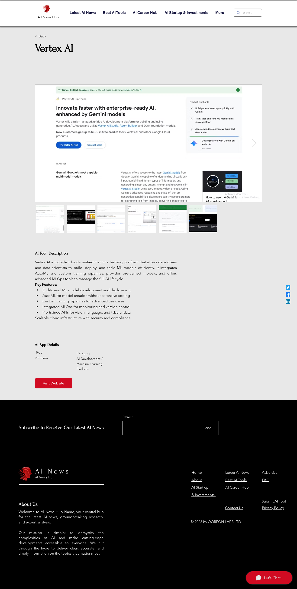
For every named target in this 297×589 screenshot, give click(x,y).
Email (127, 417)
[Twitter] (288, 287)
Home (196, 472)
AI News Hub (44, 477)
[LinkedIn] (288, 301)
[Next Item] (254, 143)
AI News (52, 471)
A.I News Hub (48, 17)
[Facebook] (288, 294)
